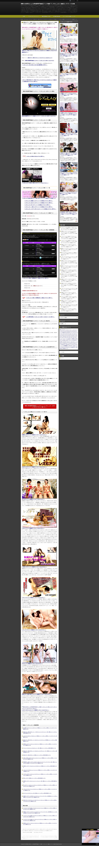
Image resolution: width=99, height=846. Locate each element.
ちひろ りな (63, 337)
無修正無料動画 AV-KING (46, 16)
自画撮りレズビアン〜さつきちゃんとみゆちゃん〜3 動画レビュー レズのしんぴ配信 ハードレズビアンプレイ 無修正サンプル (69, 309)
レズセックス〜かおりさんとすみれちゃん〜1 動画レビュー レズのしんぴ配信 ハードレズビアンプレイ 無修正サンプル (49, 837)
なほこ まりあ (70, 337)
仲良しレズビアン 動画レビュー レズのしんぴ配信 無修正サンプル (34, 778)
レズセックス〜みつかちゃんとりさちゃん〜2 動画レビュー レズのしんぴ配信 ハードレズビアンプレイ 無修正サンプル (69, 289)
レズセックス (70, 340)
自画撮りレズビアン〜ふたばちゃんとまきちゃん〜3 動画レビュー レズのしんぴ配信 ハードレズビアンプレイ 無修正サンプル (69, 271)
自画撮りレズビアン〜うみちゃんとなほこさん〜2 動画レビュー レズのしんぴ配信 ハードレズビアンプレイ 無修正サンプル (69, 245)
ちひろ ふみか (69, 336)
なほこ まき (66, 337)
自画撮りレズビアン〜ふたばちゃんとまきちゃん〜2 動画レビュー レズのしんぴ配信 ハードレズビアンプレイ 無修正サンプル (69, 301)
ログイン (62, 358)
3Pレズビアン (25, 829)
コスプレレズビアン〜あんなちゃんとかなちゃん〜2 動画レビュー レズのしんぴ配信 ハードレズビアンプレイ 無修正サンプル (30, 837)
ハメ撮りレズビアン (42, 829)
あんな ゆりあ (73, 331)
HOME (24, 16)
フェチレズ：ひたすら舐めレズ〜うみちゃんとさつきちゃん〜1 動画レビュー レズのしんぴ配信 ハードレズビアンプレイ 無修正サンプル (69, 241)
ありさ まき (62, 331)
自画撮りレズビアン (49, 830)
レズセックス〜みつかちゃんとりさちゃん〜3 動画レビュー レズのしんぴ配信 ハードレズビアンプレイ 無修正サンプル (69, 257)
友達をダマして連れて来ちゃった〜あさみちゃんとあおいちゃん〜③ (68, 343)
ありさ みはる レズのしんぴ (38, 832)
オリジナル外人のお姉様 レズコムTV (69, 16)
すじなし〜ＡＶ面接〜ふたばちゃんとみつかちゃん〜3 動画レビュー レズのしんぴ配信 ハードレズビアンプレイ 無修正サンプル (69, 297)
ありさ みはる (30, 829)
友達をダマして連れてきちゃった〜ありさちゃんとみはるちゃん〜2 (35, 830)
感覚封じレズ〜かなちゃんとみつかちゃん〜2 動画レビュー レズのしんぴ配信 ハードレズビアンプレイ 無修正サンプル (69, 249)
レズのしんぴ (48, 829)
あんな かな (69, 331)
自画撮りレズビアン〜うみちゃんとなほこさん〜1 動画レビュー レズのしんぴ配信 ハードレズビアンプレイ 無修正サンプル (69, 293)
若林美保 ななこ (73, 347)
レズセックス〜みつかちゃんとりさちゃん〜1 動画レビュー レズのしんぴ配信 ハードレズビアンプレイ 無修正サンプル (69, 305)
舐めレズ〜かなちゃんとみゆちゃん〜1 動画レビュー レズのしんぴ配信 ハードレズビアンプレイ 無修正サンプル (69, 253)
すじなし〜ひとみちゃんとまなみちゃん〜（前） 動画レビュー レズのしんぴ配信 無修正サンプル (39, 748)
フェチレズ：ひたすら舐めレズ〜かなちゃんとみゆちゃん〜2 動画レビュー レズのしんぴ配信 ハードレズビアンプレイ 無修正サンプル (69, 237)
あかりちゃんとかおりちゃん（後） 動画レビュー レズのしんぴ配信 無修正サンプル (37, 793)
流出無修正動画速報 (56, 16)
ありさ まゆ (66, 331)
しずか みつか (64, 336)
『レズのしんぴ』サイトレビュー (33, 16)
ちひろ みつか (73, 336)
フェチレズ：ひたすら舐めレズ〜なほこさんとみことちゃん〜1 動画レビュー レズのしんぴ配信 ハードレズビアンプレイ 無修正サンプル (69, 228)
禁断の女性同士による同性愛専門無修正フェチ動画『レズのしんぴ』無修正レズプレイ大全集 (48, 3)
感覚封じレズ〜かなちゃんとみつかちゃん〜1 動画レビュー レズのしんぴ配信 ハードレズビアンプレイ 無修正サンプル (69, 267)
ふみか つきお (75, 337)
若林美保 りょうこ (65, 348)
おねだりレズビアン (35, 829)
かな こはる (73, 332)
